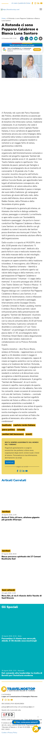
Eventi (29, 434)
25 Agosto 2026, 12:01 (9, 671)
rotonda (21, 429)
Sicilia (19, 636)
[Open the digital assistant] (35, 729)
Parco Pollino (8, 429)
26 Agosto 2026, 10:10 (9, 636)
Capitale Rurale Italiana (24, 425)
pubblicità (22, 3)
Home (4, 18)
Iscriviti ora (9, 462)
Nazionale (21, 671)
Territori (6, 511)
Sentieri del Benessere (12, 434)
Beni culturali (8, 590)
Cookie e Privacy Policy (9, 733)
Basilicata (6, 425)
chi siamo (14, 3)
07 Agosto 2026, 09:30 (9, 554)
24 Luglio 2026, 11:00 (9, 593)
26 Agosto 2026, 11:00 (9, 515)
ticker (28, 3)
